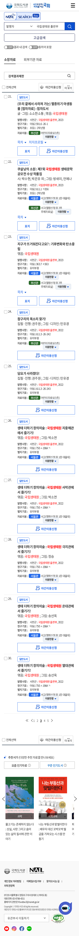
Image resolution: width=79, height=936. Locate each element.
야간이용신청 (53, 87)
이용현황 (49, 137)
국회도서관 (17, 5)
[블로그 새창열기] (29, 927)
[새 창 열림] (58, 918)
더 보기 (68, 88)
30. (10, 657)
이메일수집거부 (34, 881)
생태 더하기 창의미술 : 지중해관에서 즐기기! (45, 432)
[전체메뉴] (73, 5)
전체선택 (11, 87)
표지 (27, 151)
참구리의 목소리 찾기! (43, 321)
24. (10, 311)
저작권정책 (9, 886)
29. (10, 598)
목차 (21, 142)
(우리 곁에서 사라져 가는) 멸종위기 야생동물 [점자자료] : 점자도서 (44, 108)
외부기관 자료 (33, 59)
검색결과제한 (16, 76)
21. (10, 96)
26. (10, 420)
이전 (31, 720)
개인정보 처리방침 (12, 881)
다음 (52, 720)
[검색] (70, 26)
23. (10, 236)
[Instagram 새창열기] (14, 927)
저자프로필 (36, 142)
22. (10, 161)
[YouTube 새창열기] (7, 927)
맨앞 (27, 720)
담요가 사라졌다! (43, 376)
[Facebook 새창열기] (22, 927)
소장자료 (10, 59)
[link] (57, 151)
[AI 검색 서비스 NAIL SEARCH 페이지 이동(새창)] (22, 16)
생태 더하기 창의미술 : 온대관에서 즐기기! (45, 611)
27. (10, 479)
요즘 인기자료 (19, 765)
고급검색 (39, 37)
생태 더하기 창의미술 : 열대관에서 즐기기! (45, 670)
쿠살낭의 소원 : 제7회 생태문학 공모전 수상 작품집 (45, 173)
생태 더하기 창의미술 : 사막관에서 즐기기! (45, 492)
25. (10, 365)
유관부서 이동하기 (18, 918)
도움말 (29, 765)
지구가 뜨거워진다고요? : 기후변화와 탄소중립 (46, 248)
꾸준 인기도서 (55, 765)
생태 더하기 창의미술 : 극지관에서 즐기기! (45, 551)
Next (75, 798)
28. (10, 539)
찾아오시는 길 (52, 881)
